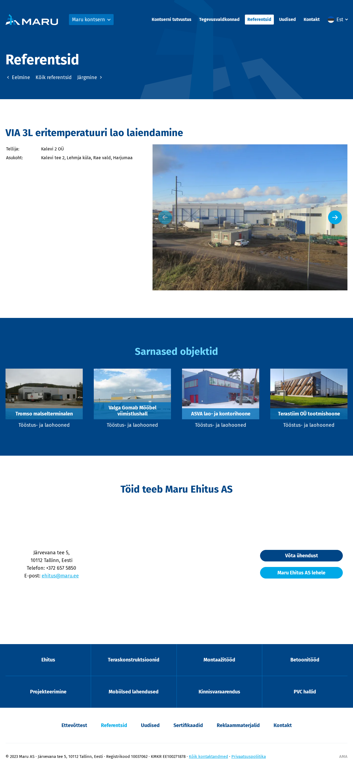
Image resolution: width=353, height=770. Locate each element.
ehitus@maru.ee (60, 576)
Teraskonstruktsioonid (133, 660)
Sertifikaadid (188, 725)
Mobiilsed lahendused (134, 692)
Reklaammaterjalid (238, 725)
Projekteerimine (48, 692)
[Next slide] (335, 217)
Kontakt (312, 19)
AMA (343, 756)
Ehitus (48, 660)
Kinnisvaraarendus (219, 692)
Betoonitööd (304, 660)
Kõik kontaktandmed (208, 756)
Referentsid (259, 19)
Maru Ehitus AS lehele (301, 573)
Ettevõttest (74, 725)
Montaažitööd (219, 660)
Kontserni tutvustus (171, 19)
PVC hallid (305, 692)
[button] (337, 19)
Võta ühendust (301, 556)
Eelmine (20, 77)
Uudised (287, 19)
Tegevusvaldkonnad (219, 19)
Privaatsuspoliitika (248, 756)
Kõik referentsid (54, 77)
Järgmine (87, 77)
